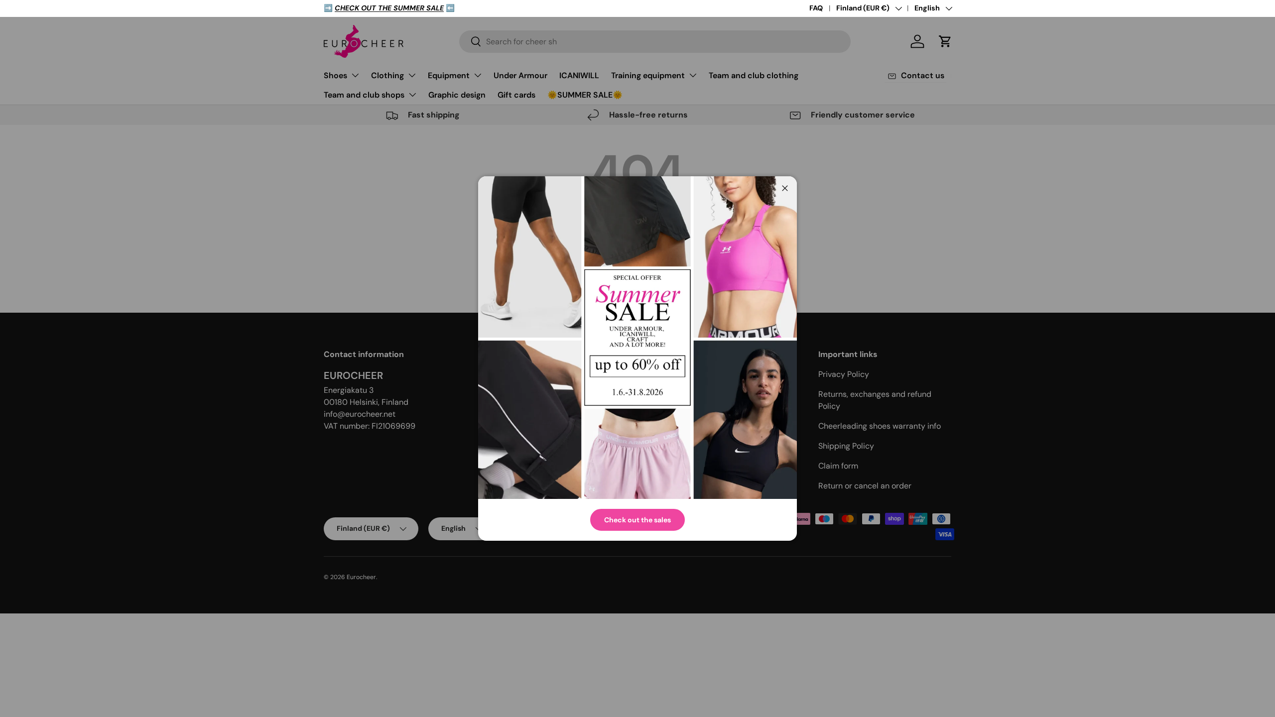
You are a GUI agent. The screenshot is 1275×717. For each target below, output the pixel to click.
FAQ (816, 7)
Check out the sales (637, 519)
